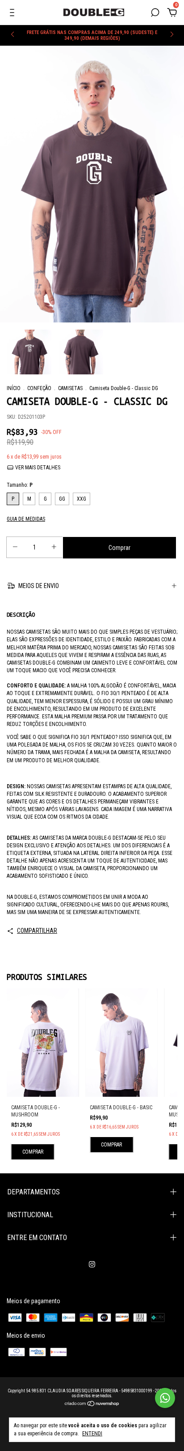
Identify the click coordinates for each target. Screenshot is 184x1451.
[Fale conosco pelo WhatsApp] (165, 1398)
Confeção (39, 388)
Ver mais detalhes (37, 467)
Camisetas (70, 388)
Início (14, 388)
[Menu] (14, 14)
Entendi (92, 1433)
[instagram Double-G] (92, 1264)
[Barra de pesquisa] (154, 14)
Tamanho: (20, 485)
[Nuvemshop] (92, 1404)
